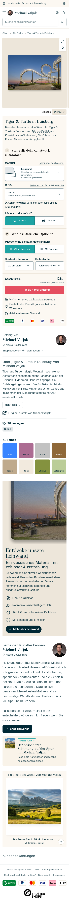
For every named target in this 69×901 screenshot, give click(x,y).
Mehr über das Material (52, 163)
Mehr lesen (33, 350)
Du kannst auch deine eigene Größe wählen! (31, 204)
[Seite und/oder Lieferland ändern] (64, 3)
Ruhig (7, 429)
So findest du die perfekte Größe (47, 185)
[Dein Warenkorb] (63, 13)
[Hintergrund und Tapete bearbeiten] (62, 48)
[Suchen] (62, 22)
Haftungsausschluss (52, 869)
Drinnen (22, 220)
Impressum (59, 875)
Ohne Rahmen (22, 249)
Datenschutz (44, 875)
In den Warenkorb (37, 290)
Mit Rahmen (51, 249)
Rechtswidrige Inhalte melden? (20, 875)
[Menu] (4, 12)
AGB (37, 869)
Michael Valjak (26, 13)
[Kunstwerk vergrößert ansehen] (62, 42)
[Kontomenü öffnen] (57, 12)
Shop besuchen (12, 350)
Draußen (51, 220)
